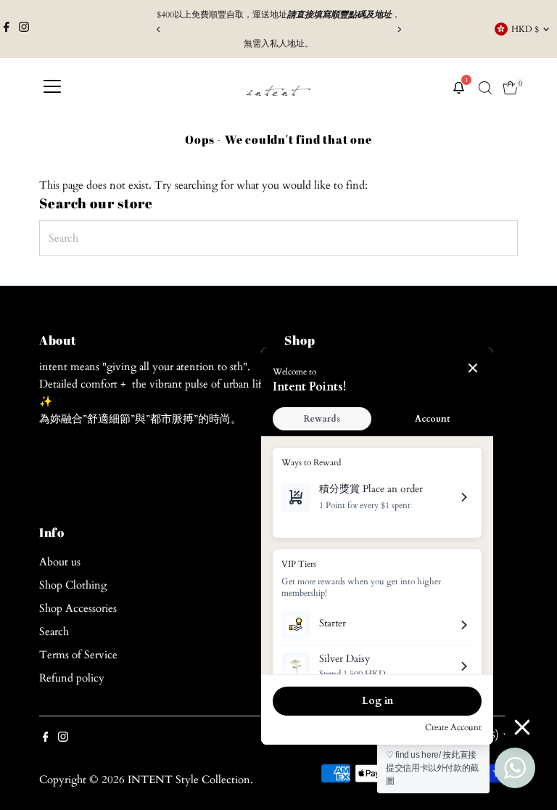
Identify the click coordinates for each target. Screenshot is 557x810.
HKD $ (525, 29)
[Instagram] (24, 29)
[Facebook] (6, 29)
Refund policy (71, 678)
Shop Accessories (78, 608)
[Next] (398, 29)
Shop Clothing (73, 585)
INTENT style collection (189, 779)
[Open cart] (510, 87)
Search (54, 631)
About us (60, 562)
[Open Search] (485, 87)
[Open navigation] (52, 88)
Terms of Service (78, 654)
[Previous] (158, 29)
